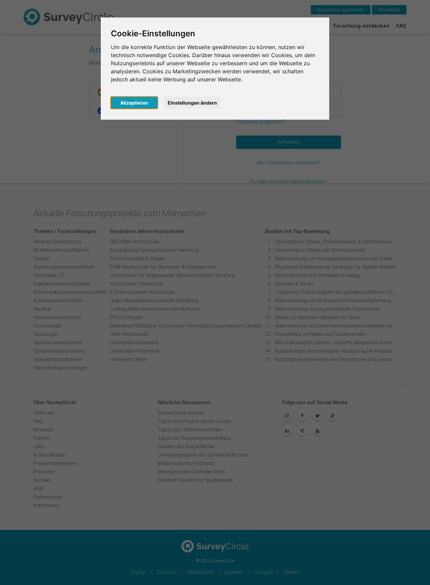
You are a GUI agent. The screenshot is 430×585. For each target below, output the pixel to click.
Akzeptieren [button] (134, 103)
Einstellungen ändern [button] (192, 103)
